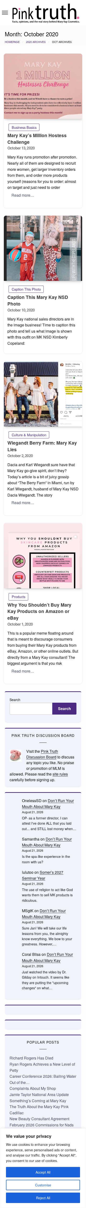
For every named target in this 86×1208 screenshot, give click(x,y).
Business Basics (24, 127)
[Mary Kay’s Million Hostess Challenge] (43, 86)
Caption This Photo (26, 289)
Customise (43, 1185)
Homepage (12, 42)
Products (18, 596)
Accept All (43, 1172)
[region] (43, 1168)
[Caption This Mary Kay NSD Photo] (43, 248)
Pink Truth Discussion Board (42, 754)
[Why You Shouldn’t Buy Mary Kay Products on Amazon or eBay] (43, 555)
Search (15, 699)
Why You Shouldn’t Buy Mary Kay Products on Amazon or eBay (39, 611)
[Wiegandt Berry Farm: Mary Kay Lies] (43, 394)
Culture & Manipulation (29, 434)
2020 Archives (36, 42)
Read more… (22, 195)
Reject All (43, 1197)
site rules (60, 774)
